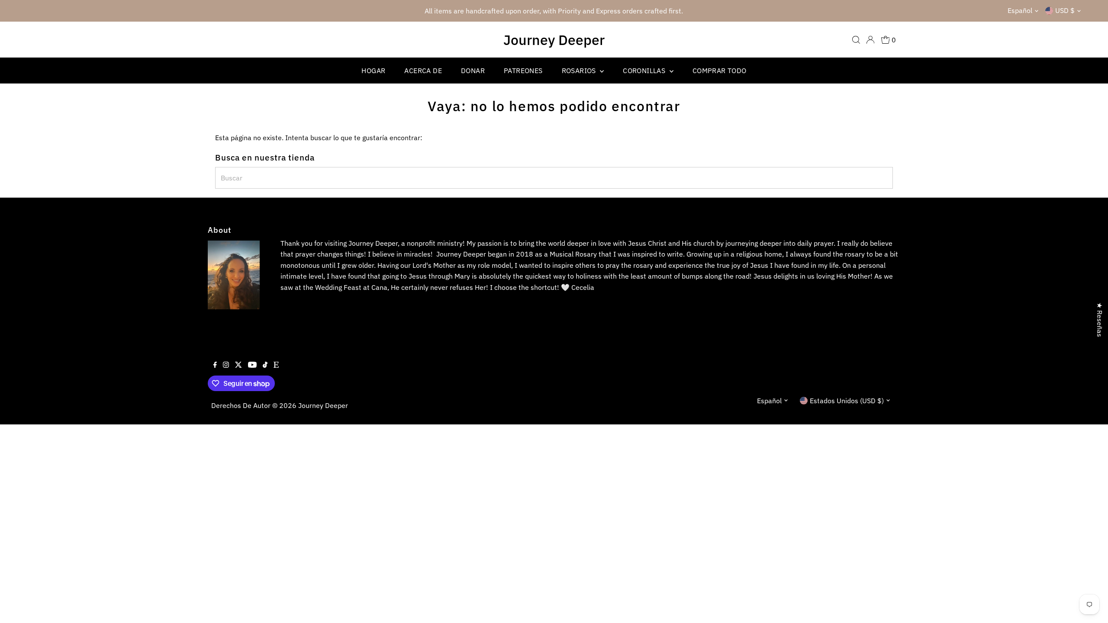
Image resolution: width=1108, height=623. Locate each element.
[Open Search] (856, 40)
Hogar (373, 70)
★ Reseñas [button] (1099, 319)
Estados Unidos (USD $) (847, 400)
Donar (473, 70)
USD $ (1065, 10)
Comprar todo (719, 70)
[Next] (806, 11)
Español (1020, 10)
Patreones (523, 70)
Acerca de (423, 70)
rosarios (580, 70)
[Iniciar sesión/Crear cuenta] (870, 40)
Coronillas (645, 70)
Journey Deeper (554, 40)
